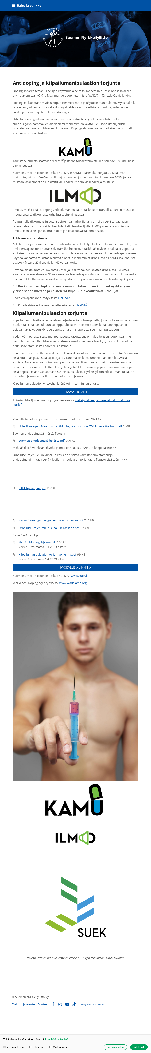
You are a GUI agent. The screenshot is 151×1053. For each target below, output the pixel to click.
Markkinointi (60, 1047)
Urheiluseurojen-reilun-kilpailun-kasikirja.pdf (49, 528)
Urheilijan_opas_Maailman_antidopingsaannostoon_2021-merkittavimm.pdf (70, 426)
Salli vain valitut (115, 1047)
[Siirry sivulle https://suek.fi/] (75, 907)
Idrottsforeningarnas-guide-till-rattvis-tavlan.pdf (51, 520)
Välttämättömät (15, 1047)
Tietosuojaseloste (23, 1004)
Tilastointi (38, 1047)
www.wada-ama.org (73, 583)
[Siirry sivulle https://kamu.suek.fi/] (75, 800)
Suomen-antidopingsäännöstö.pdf (42, 440)
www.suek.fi (79, 576)
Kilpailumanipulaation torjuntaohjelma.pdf (47, 554)
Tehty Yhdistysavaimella (92, 1004)
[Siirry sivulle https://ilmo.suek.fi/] (75, 837)
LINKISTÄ (64, 298)
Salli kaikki (139, 1047)
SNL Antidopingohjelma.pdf (37, 542)
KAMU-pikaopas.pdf (32, 488)
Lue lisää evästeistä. (57, 1039)
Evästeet (42, 1004)
